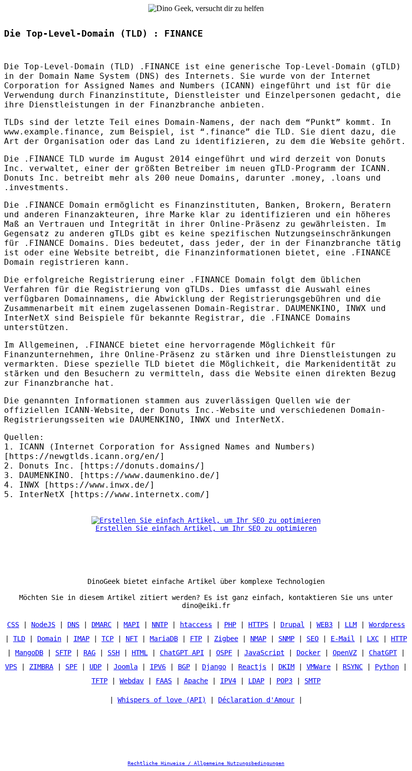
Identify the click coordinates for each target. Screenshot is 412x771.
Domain (49, 639)
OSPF (224, 653)
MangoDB (29, 653)
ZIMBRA (41, 667)
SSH (114, 653)
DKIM (286, 667)
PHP (230, 625)
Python (387, 667)
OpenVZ (345, 653)
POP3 (284, 681)
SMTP (312, 681)
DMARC (101, 625)
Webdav (132, 681)
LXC (373, 639)
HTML (140, 653)
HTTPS (258, 625)
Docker (308, 653)
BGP (184, 667)
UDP (95, 667)
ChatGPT (383, 653)
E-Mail (343, 639)
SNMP (286, 639)
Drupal (292, 625)
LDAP (256, 681)
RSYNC (353, 667)
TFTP (99, 681)
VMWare (318, 667)
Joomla (126, 667)
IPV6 (158, 667)
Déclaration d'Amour (256, 700)
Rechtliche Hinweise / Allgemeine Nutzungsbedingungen (206, 763)
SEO (312, 639)
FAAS (164, 681)
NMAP (258, 639)
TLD (19, 639)
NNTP (160, 625)
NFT (132, 639)
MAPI (132, 625)
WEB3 (325, 625)
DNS (73, 625)
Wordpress (387, 625)
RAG (89, 653)
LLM (351, 625)
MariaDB (164, 639)
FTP (196, 639)
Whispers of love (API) (162, 700)
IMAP (81, 639)
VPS (11, 667)
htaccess (196, 625)
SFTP (63, 653)
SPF (71, 667)
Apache (196, 681)
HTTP (399, 639)
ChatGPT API (182, 653)
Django (214, 667)
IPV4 (228, 681)
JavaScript (264, 653)
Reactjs (252, 667)
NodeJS (43, 625)
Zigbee (226, 639)
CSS (13, 625)
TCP (107, 639)
